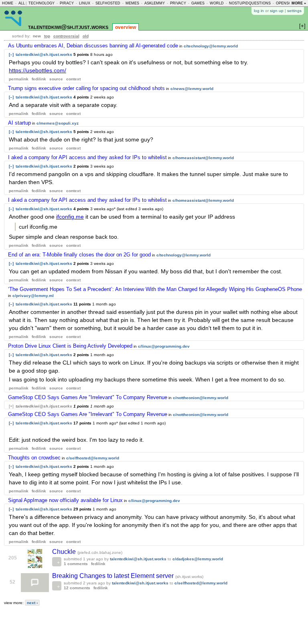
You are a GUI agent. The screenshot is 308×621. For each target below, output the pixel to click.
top (47, 36)
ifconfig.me (70, 216)
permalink (18, 79)
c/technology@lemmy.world (211, 46)
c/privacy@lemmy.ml (33, 295)
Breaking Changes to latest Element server (113, 575)
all (21, 3)
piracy (67, 3)
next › (32, 603)
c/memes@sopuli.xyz (57, 123)
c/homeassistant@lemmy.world (203, 158)
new (37, 36)
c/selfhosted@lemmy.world (92, 458)
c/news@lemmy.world (191, 88)
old (86, 36)
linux (84, 3)
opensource (289, 3)
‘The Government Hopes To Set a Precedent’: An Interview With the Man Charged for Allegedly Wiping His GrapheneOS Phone (155, 289)
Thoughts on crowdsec (34, 458)
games (198, 3)
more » (299, 3)
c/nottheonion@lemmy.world (200, 398)
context (73, 79)
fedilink (39, 79)
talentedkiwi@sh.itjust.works (68, 26)
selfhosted (107, 3)
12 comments (77, 588)
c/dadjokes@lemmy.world (197, 559)
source (56, 79)
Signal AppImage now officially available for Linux (65, 500)
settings (294, 10)
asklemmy (154, 3)
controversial (66, 36)
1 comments (76, 564)
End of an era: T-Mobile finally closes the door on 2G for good (79, 255)
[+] (11, 406)
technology (41, 3)
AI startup (19, 123)
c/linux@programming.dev (164, 346)
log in (259, 10)
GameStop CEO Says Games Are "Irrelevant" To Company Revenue (87, 397)
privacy (178, 3)
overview (125, 27)
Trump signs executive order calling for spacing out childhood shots (86, 88)
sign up (277, 10)
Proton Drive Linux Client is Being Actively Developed (70, 346)
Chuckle (64, 551)
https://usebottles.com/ (37, 70)
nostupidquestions (250, 3)
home (7, 3)
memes (132, 3)
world (217, 3)
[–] (11, 54)
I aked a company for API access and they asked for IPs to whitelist (87, 157)
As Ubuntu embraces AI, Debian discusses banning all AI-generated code (93, 46)
